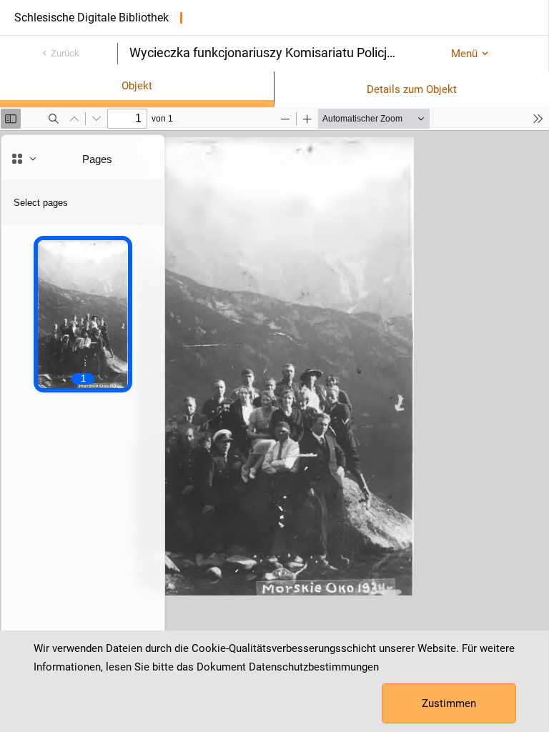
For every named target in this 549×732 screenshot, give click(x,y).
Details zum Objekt (412, 89)
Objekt (137, 85)
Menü (464, 53)
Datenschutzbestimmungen (314, 667)
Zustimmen (449, 703)
